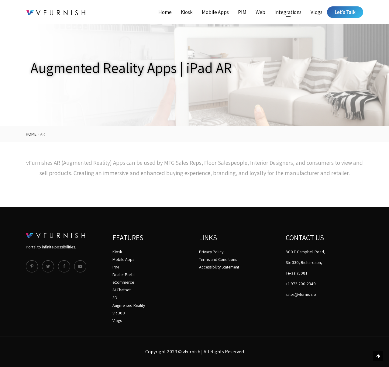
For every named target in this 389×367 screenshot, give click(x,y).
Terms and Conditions (218, 259)
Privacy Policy (211, 251)
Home (165, 12)
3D (114, 297)
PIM (242, 12)
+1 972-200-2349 (301, 283)
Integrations (287, 12)
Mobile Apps (215, 12)
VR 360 (118, 313)
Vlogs (316, 12)
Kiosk (187, 12)
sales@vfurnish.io (301, 294)
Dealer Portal (124, 274)
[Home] (56, 12)
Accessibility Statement (219, 267)
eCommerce (123, 282)
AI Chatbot (121, 290)
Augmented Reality (128, 305)
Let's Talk (345, 12)
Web (260, 12)
